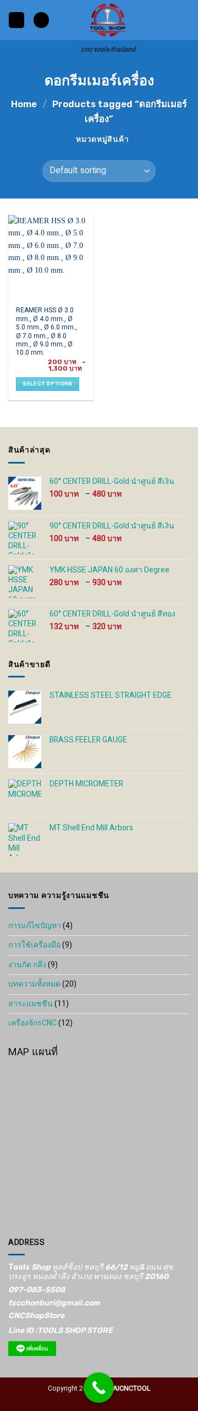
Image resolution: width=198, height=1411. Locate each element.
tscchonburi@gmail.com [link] (54, 1303)
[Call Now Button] (99, 1388)
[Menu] (16, 20)
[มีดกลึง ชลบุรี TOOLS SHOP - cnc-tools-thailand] (108, 20)
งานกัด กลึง (27, 965)
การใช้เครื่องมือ (34, 945)
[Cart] (184, 20)
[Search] (41, 20)
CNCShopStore (36, 1315)
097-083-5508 (36, 1289)
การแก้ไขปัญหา (34, 926)
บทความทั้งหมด (34, 984)
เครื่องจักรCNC (32, 1023)
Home (24, 103)
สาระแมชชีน (30, 1004)
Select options (47, 384)
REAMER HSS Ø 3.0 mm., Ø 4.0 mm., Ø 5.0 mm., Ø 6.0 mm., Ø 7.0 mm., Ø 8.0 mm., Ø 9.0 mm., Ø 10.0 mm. (46, 331)
